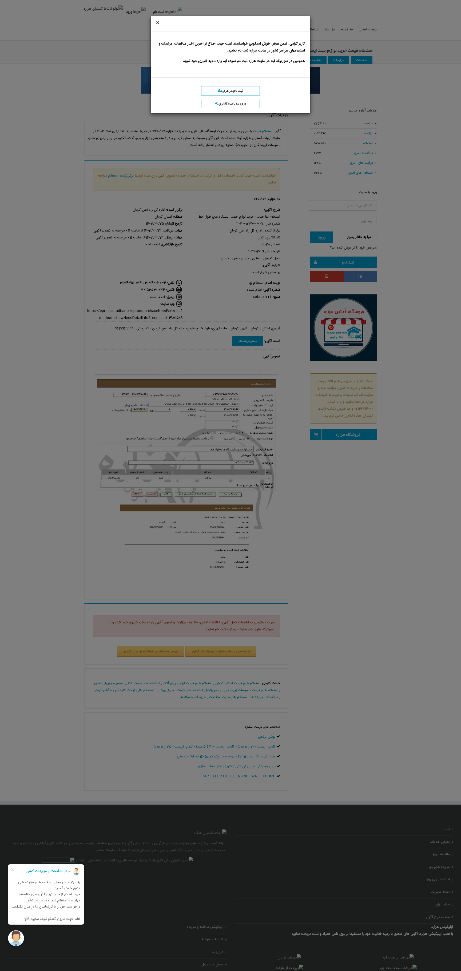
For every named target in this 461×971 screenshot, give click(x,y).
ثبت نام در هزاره (232, 90)
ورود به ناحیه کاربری (232, 103)
